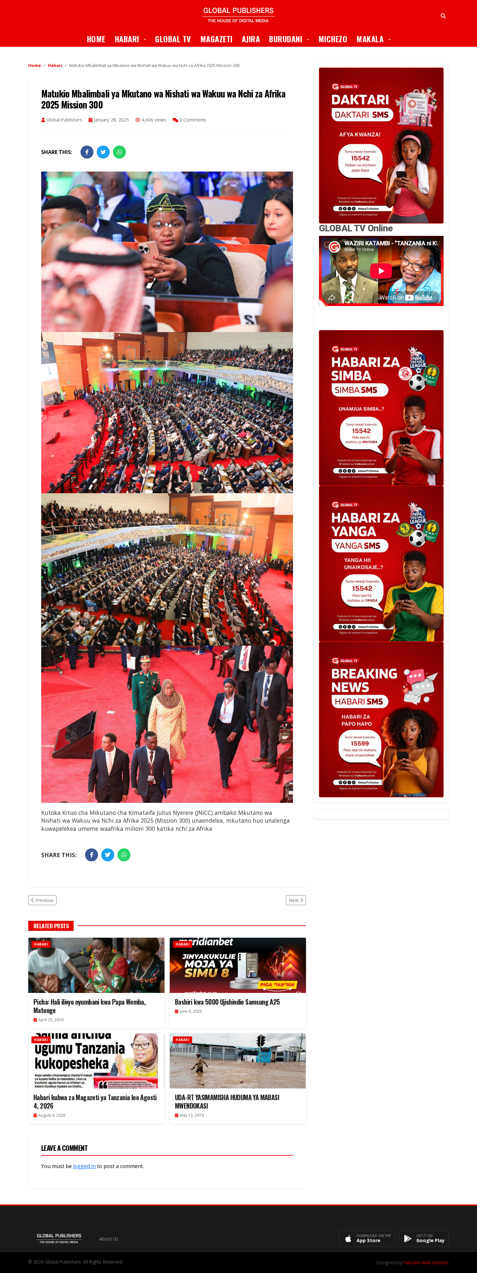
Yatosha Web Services (426, 1262)
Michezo (333, 39)
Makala (375, 38)
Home (96, 39)
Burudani (291, 38)
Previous (44, 900)
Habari (133, 38)
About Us (108, 1239)
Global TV (173, 39)
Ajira (251, 39)
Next (294, 900)
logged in (84, 1166)
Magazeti (216, 39)
